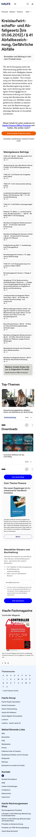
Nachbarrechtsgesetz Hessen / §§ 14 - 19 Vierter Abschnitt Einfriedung (18, 358)
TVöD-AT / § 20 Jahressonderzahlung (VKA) (17, 185)
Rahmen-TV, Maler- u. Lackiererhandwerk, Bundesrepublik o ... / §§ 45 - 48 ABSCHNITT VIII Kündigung (18, 214)
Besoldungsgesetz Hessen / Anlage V (17, 273)
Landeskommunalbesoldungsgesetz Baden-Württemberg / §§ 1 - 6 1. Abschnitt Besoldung (17, 195)
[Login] (32, 4)
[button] (19, 133)
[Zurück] (27, 425)
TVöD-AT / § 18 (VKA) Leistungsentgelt (18, 204)
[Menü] (15, 4)
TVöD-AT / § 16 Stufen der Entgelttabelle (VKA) (17, 175)
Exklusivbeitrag (10, 417)
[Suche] (28, 4)
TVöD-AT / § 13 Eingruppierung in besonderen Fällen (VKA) (17, 265)
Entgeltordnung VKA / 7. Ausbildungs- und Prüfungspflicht (18, 246)
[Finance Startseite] (7, 3)
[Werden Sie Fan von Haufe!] (3, 775)
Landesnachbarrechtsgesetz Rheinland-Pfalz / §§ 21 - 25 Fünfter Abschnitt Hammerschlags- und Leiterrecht (17, 298)
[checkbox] (5, 587)
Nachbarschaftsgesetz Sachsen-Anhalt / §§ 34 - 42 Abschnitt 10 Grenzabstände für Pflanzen (18, 236)
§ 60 (18, 91)
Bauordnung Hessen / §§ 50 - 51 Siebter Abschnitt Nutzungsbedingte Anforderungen (18, 326)
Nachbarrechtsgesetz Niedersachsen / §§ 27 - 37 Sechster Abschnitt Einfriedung (18, 225)
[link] (5, 12)
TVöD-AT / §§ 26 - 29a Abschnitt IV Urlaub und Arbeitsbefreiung (18, 157)
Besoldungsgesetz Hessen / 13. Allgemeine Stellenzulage (17, 255)
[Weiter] (32, 425)
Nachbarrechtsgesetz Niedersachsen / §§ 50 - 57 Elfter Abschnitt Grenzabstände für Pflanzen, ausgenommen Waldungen (18, 338)
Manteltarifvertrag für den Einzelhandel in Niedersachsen (17, 349)
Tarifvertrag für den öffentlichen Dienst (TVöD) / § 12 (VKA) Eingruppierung (18, 166)
